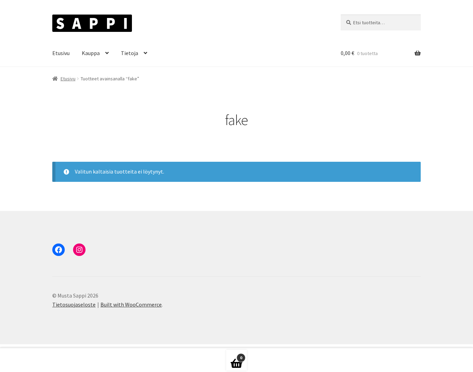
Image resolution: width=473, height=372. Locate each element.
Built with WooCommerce (131, 304)
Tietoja (129, 53)
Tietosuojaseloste (74, 304)
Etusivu (61, 53)
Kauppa (91, 53)
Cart (234, 356)
